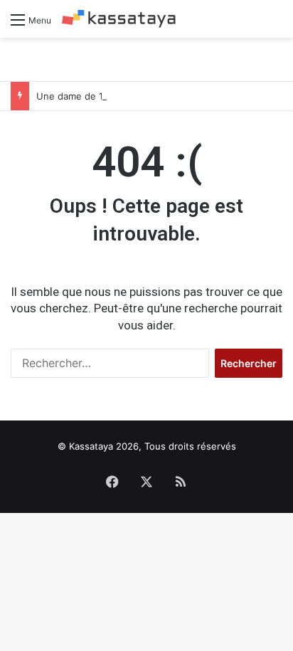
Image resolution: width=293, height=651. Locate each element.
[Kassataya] (119, 19)
